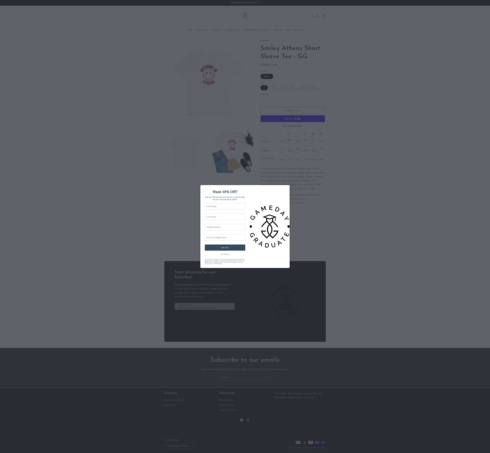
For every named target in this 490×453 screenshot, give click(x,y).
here (220, 263)
